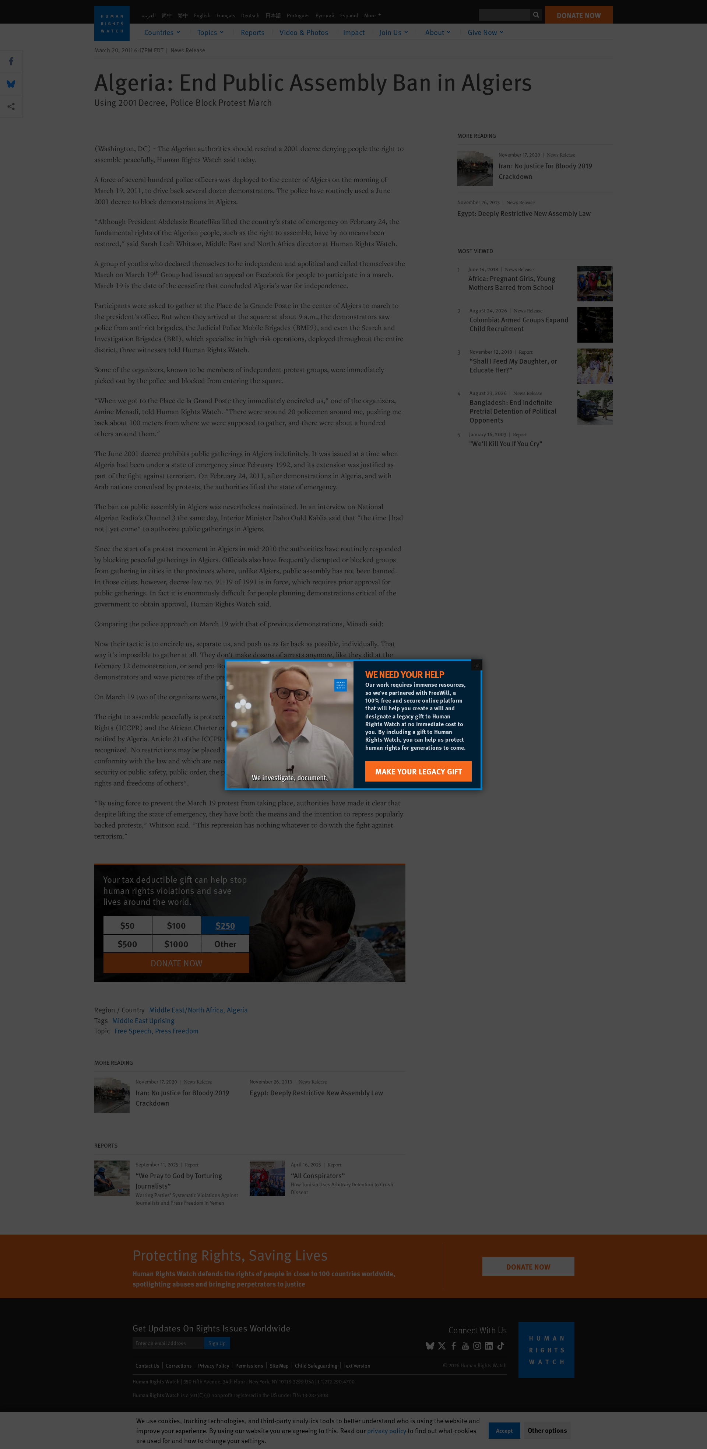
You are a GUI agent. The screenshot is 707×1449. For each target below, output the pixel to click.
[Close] (476, 664)
